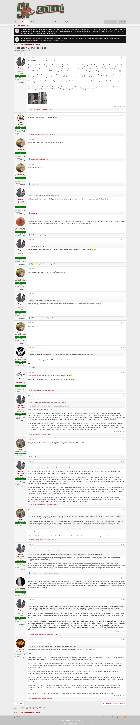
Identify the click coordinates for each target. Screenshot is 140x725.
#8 (124, 269)
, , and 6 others (41, 434)
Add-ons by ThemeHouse (70, 723)
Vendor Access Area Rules (54, 40)
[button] (39, 22)
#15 (124, 461)
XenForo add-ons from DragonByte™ (64, 722)
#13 (124, 395)
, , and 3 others (44, 318)
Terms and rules (100, 717)
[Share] (122, 58)
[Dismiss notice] (124, 29)
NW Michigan (22, 82)
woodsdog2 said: (34, 603)
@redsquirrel (48, 429)
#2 (124, 114)
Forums (24, 22)
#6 (124, 218)
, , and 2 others (46, 264)
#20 (124, 639)
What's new (34, 22)
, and (43, 134)
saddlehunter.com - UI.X (22, 717)
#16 (124, 509)
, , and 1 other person (44, 573)
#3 (124, 139)
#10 (124, 323)
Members (45, 22)
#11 (124, 348)
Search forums (25, 25)
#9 (124, 294)
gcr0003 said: (33, 465)
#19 (124, 599)
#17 (124, 544)
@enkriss (57, 375)
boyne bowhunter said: (36, 351)
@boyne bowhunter (34, 375)
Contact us (92, 717)
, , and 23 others (44, 109)
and (40, 159)
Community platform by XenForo (70, 720)
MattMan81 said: (34, 399)
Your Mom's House (21, 658)
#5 (124, 189)
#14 (124, 439)
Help (116, 717)
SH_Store (67, 22)
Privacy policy (110, 717)
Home (17, 22)
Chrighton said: (33, 193)
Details (97, 722)
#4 (124, 164)
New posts (17, 25)
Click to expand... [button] (77, 529)
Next (21, 54)
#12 (124, 372)
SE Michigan (23, 160)
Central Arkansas (21, 135)
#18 (124, 578)
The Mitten (23, 391)
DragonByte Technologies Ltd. (87, 722)
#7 (124, 240)
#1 (124, 58)
